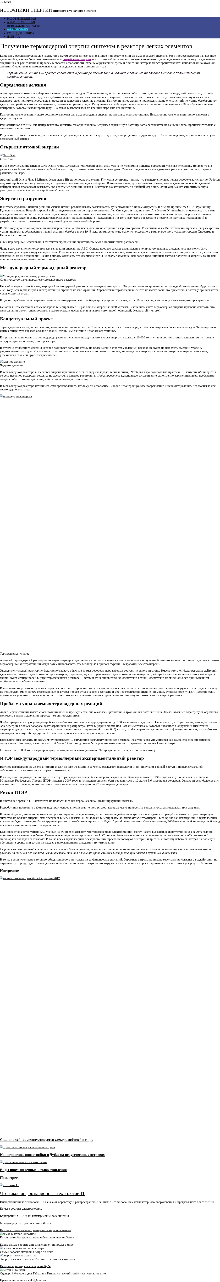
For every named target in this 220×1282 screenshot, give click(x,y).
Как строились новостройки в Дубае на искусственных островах (52, 1155)
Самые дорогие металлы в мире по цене (26, 1252)
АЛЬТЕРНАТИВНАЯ (21, 22)
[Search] (1, 2)
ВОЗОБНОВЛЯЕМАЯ (21, 18)
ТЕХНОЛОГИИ (17, 29)
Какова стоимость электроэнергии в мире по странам (35, 1230)
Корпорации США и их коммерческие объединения (34, 1215)
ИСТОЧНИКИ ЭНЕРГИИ (26, 10)
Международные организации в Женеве (26, 1223)
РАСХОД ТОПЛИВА (20, 33)
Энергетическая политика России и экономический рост (37, 1259)
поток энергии (56, 330)
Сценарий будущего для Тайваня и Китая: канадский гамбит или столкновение (53, 1273)
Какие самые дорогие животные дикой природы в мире (37, 1244)
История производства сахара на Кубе (25, 1266)
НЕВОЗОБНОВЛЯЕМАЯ (23, 25)
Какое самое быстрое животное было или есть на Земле (37, 1237)
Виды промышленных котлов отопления (33, 1170)
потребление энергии (77, 59)
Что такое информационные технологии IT (42, 1193)
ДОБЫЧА (13, 36)
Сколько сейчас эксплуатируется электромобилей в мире (46, 1139)
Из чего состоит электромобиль (21, 1208)
